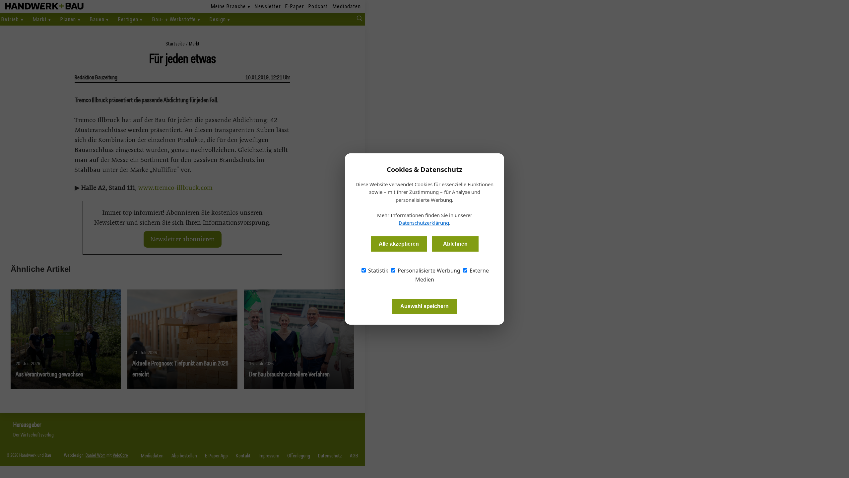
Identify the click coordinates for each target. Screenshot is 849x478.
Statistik (377, 270)
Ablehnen (455, 244)
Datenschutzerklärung (424, 222)
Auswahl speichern (424, 306)
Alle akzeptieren (399, 244)
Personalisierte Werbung (428, 270)
